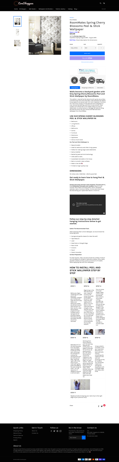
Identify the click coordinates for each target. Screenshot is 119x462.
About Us (34, 431)
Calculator (100, 87)
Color (71, 44)
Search (15, 440)
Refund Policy (17, 433)
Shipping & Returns (88, 87)
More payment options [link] (87, 62)
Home (71, 17)
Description (74, 87)
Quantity (100, 44)
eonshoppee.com (69, 452)
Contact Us (35, 433)
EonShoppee (23, 459)
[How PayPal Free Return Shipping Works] (87, 73)
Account (104, 9)
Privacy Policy (17, 437)
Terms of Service (18, 435)
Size (85, 44)
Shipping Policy (18, 431)
